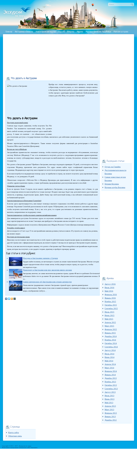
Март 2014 (109, 368)
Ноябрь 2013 (110, 382)
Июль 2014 (109, 354)
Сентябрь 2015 (111, 308)
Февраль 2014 (111, 371)
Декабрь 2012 (111, 420)
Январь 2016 (110, 298)
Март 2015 (109, 326)
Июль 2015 (109, 312)
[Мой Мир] (14, 298)
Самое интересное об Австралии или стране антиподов (47, 282)
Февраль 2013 (111, 413)
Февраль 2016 (111, 294)
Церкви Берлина (112, 184)
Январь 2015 (110, 333)
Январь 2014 (110, 375)
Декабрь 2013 (111, 378)
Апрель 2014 (110, 364)
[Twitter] (9, 298)
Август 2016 (110, 284)
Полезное (10, 36)
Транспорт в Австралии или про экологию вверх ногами (47, 270)
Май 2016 (109, 291)
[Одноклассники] (11, 298)
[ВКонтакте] (6, 298)
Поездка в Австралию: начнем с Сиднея (40, 258)
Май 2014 (109, 361)
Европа (61, 32)
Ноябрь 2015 (110, 301)
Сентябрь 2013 (111, 389)
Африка (80, 32)
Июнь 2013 (109, 399)
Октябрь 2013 (111, 385)
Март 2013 (109, 410)
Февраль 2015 (111, 329)
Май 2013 (109, 403)
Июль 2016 (109, 288)
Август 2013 (110, 392)
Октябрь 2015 (111, 305)
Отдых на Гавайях (113, 167)
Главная (9, 32)
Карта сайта (13, 432)
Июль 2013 (109, 396)
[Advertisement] (68, 55)
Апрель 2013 (110, 406)
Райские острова (121, 32)
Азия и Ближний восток (46, 32)
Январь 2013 (110, 416)
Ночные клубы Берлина (115, 187)
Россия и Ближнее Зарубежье (98, 32)
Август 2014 (110, 350)
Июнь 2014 (109, 357)
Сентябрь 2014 (111, 347)
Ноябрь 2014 (110, 340)
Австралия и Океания (24, 32)
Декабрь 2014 (111, 336)
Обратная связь (15, 436)
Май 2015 (109, 319)
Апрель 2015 (110, 322)
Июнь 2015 (109, 315)
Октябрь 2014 (111, 343)
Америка (70, 32)
